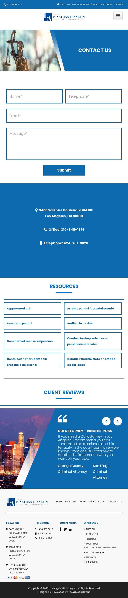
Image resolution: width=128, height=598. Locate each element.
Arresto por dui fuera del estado (90, 308)
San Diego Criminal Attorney (101, 471)
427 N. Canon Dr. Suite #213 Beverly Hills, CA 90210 (18, 569)
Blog (101, 501)
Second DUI (92, 534)
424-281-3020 (76, 243)
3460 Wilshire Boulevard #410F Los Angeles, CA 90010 (18, 535)
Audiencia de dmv (80, 323)
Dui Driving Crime (95, 552)
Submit (64, 170)
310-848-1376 (14, 4)
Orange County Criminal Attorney (72, 468)
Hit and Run (92, 562)
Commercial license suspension (30, 341)
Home (59, 501)
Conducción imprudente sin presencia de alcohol (27, 362)
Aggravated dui (18, 308)
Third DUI (91, 538)
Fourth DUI (92, 543)
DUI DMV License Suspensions (101, 547)
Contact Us (114, 501)
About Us (70, 501)
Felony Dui (91, 557)
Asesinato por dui (19, 323)
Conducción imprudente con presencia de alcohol (87, 341)
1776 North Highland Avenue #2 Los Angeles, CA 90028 (19, 553)
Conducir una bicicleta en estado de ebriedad (91, 362)
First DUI (90, 529)
